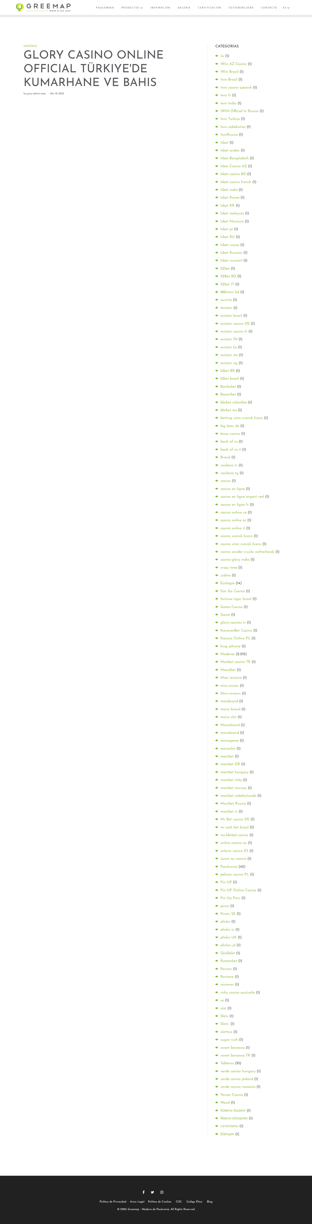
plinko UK (228, 937)
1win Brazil (228, 79)
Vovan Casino (231, 1095)
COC (179, 1201)
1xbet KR (227, 206)
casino (225, 481)
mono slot (228, 717)
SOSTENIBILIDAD (241, 8)
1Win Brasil (229, 72)
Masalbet (228, 670)
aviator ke (228, 347)
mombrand (229, 701)
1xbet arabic (230, 150)
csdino (225, 575)
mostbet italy (231, 780)
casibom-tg (229, 473)
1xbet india (229, 190)
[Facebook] (144, 1192)
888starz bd (229, 292)
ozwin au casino (233, 859)
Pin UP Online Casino (238, 890)
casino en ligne (232, 489)
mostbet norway (233, 788)
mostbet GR (230, 764)
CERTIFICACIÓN (210, 8)
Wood (225, 1103)
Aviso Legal (137, 1201)
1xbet (224, 143)
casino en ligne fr (234, 505)
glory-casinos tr (233, 622)
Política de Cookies (159, 1201)
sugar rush (229, 1040)
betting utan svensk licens (241, 418)
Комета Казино (233, 1111)
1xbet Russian (231, 253)
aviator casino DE (235, 324)
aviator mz (229, 355)
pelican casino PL (234, 874)
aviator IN (228, 339)
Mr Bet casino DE (234, 819)
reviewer (227, 984)
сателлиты (229, 1126)
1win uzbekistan (233, 127)
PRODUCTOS (131, 8)
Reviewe (227, 977)
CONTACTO (269, 8)
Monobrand (230, 725)
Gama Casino (231, 607)
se (222, 1000)
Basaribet (228, 394)
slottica (226, 1032)
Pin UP (226, 882)
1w (222, 56)
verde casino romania (237, 1087)
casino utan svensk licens (240, 544)
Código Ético (194, 1201)
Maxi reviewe (231, 678)
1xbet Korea (229, 198)
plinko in (227, 930)
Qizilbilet (227, 953)
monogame (229, 741)
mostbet (227, 756)
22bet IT (227, 284)
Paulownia (228, 867)
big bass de (229, 426)
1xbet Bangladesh (234, 158)
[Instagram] (162, 1192)
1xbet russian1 (231, 260)
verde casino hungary (238, 1071)
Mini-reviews (230, 693)
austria (226, 300)
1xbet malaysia (232, 213)
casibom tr (229, 465)
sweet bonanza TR (235, 1055)
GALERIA (184, 8)
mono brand (230, 709)
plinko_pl (227, 945)
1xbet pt (226, 229)
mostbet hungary (234, 772)
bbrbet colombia (233, 402)
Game (225, 615)
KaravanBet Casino (236, 630)
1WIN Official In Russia (239, 111)
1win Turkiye (230, 119)
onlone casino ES (234, 851)
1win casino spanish (236, 87)
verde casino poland (236, 1079)
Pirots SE (227, 914)
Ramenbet (228, 961)
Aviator (226, 308)
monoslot (227, 749)
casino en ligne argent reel (242, 497)
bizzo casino (230, 434)
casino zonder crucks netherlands (247, 552)
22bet (225, 268)
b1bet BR (227, 371)
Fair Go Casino (232, 591)
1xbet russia (229, 245)
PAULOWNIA (105, 8)
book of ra (229, 441)
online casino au (233, 843)
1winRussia (229, 135)
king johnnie (230, 646)
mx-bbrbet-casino (234, 835)
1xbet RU (227, 237)
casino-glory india (234, 560)
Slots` (224, 1024)
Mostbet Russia (233, 803)
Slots (224, 1016)
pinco (224, 906)
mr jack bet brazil (234, 827)
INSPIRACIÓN (160, 8)
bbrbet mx (228, 410)
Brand (225, 457)
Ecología (227, 583)
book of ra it (230, 449)
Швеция (227, 1134)
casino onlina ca (233, 512)
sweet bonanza (232, 1048)
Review (226, 969)
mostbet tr (229, 811)
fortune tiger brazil (235, 599)
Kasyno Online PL (235, 638)
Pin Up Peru (230, 898)
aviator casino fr (233, 331)
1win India (228, 103)
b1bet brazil (229, 379)
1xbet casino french (235, 182)
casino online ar (233, 520)
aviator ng (229, 363)
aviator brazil (231, 316)
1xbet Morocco (232, 221)
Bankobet (228, 387)
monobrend (229, 733)
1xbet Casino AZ (233, 166)
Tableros (227, 1063)
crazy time (228, 568)
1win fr (225, 95)
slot (223, 1008)
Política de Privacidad (113, 1201)
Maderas (30, 46)
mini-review (229, 686)
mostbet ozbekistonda (238, 796)
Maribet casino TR (235, 662)
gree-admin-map (36, 93)
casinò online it (232, 528)
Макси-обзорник (234, 1118)
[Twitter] (152, 1192)
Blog (209, 1201)
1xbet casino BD (233, 174)
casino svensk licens (236, 536)
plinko (225, 922)
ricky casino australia (237, 992)
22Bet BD (228, 276)
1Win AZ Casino (233, 64)
